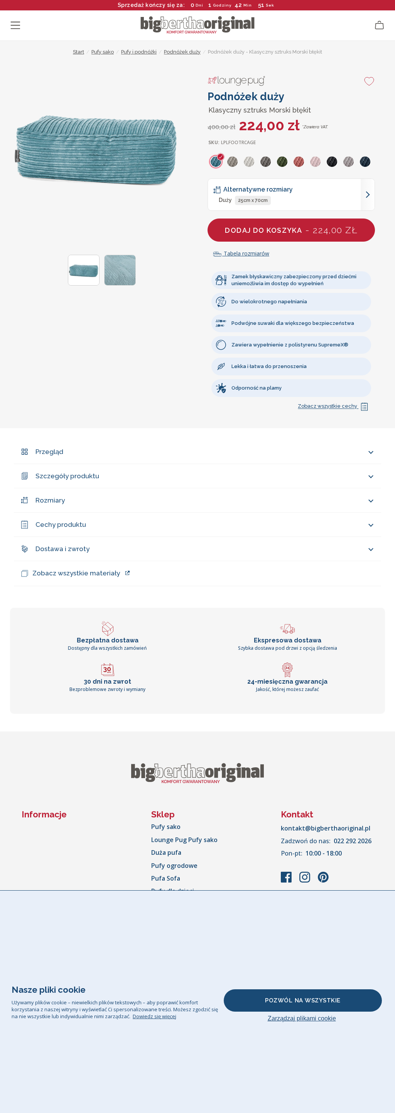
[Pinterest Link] (323, 881)
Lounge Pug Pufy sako (184, 840)
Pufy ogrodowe (174, 865)
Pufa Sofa (165, 878)
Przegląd (49, 452)
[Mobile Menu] (15, 25)
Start (78, 52)
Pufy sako (166, 826)
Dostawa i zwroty (62, 549)
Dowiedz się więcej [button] (154, 1016)
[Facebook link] (287, 881)
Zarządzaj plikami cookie (302, 1018)
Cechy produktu (60, 524)
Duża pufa (166, 852)
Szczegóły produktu (67, 476)
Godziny (222, 5)
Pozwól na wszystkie (303, 1000)
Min (247, 5)
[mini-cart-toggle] (379, 25)
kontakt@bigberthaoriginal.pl (325, 828)
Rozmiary (50, 500)
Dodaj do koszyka (291, 230)
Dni (199, 5)
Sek (270, 5)
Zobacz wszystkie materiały (76, 573)
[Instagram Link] (305, 881)
